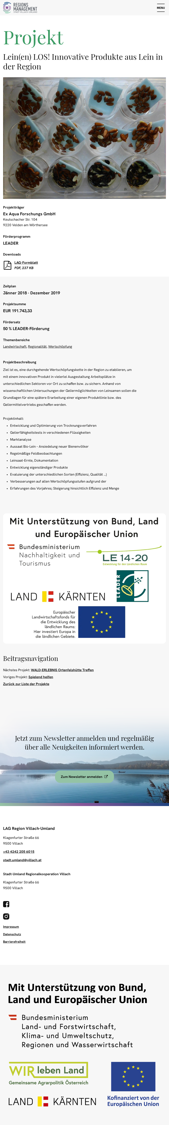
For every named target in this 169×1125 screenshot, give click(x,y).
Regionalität (37, 346)
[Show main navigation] (161, 8)
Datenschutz (12, 934)
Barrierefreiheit (14, 942)
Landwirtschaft (14, 346)
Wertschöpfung (60, 346)
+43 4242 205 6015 (18, 851)
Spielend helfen (40, 677)
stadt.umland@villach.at (22, 860)
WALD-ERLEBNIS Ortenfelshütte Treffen (62, 670)
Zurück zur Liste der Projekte (26, 684)
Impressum (11, 927)
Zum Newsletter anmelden (87, 776)
